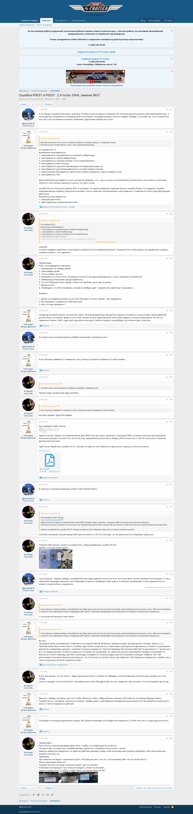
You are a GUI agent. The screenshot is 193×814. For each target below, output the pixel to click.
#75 (171, 598)
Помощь (157, 807)
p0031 (57, 99)
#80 (171, 738)
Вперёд (48, 104)
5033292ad (49, 99)
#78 (171, 694)
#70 (171, 422)
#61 (171, 109)
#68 (171, 377)
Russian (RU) (26, 807)
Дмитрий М (28, 123)
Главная (166, 807)
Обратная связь (145, 807)
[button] (68, 20)
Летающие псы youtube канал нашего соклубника (96, 85)
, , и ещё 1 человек (58, 207)
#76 (171, 622)
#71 (171, 484)
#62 (171, 132)
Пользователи (78, 20)
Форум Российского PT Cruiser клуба (96, 51)
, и (54, 665)
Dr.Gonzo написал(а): (49, 138)
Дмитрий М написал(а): (50, 384)
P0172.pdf (44, 468)
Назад (23, 104)
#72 (171, 507)
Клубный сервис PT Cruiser (95, 58)
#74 (171, 574)
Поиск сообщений (44, 25)
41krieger (28, 145)
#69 (171, 399)
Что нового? (61, 20)
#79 (171, 716)
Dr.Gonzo (24, 99)
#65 (171, 310)
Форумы (46, 20)
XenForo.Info (35, 812)
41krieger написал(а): (49, 220)
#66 (171, 333)
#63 (171, 214)
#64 (171, 258)
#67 (171, 355)
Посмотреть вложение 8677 (52, 520)
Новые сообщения (26, 25)
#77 (171, 671)
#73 (171, 540)
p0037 (64, 99)
